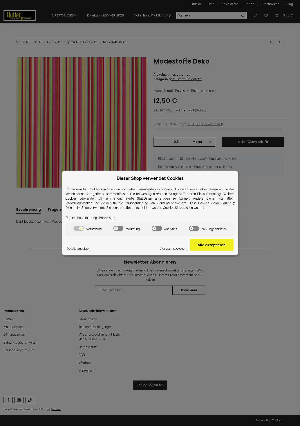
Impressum (107, 218)
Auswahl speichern (173, 248)
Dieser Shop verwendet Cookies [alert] (150, 178)
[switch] (79, 228)
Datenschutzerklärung (81, 218)
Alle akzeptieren (212, 245)
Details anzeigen (78, 248)
